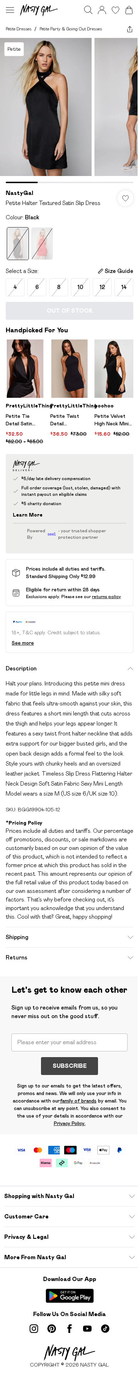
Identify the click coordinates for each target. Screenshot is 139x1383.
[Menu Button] (10, 10)
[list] (69, 110)
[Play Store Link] (70, 1296)
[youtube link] (87, 1328)
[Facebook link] (69, 1328)
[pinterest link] (51, 1328)
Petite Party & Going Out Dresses (71, 28)
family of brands (78, 1101)
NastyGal (19, 193)
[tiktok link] (105, 1328)
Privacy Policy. (70, 1123)
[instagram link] (34, 1328)
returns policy (106, 596)
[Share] (129, 29)
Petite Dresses (18, 28)
